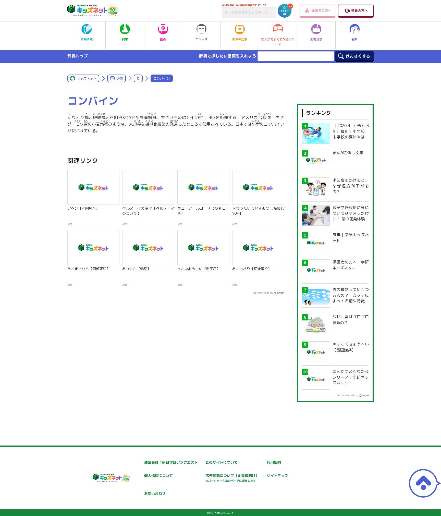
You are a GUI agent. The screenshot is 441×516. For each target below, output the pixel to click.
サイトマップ (277, 475)
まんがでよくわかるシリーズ (278, 41)
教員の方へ (359, 10)
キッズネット (86, 78)
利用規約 (274, 462)
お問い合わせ (155, 493)
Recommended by (262, 292)
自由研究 (86, 39)
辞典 (354, 39)
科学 (125, 39)
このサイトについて (221, 462)
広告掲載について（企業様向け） (232, 478)
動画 (163, 39)
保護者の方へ (321, 10)
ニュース (201, 39)
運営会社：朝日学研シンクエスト (171, 462)
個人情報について (158, 475)
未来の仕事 (239, 39)
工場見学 (316, 39)
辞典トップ (77, 56)
